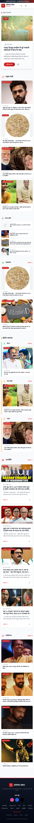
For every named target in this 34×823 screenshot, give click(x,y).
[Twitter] (22, 800)
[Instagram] (12, 800)
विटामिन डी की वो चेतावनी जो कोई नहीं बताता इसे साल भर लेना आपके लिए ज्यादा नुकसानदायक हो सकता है (20, 244)
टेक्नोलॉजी (30, 808)
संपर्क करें (21, 815)
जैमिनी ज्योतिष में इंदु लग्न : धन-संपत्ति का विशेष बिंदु (20, 226)
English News (12, 805)
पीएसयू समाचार (4, 808)
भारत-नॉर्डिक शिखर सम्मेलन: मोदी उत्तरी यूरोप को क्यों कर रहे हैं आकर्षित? (17, 175)
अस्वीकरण (16, 815)
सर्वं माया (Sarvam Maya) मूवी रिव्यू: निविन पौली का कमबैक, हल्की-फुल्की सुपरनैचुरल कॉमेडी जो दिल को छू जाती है (17, 701)
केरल (24, 805)
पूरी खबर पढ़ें (9, 64)
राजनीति (17, 808)
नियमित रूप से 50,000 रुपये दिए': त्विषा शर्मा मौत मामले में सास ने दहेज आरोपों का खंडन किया (17, 208)
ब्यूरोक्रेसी (24, 808)
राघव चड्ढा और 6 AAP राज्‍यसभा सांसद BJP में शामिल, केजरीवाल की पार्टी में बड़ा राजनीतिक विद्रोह (16, 489)
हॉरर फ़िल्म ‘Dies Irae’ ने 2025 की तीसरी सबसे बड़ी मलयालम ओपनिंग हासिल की (16, 734)
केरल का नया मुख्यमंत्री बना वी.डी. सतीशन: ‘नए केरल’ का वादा (20, 252)
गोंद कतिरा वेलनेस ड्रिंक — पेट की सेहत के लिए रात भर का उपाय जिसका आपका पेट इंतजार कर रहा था (16, 142)
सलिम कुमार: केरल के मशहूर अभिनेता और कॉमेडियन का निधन (19, 234)
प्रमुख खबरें (4, 805)
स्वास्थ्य (11, 808)
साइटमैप (26, 815)
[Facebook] (17, 800)
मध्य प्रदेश (30, 805)
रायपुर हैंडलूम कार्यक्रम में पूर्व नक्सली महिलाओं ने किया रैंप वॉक (16, 49)
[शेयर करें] (18, 64)
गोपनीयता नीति (9, 815)
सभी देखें (29, 262)
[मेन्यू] (26, 6)
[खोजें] (21, 6)
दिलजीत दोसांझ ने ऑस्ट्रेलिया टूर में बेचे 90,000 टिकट (15, 766)
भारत (19, 805)
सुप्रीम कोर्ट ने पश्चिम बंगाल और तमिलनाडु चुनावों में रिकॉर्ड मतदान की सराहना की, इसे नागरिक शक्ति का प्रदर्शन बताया (17, 531)
